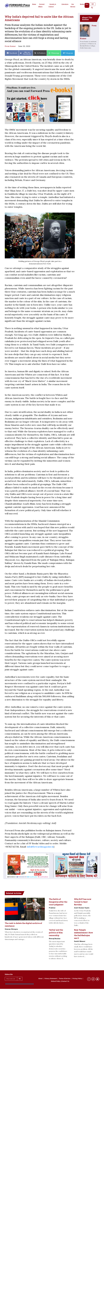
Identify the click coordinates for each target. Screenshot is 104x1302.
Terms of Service (64, 978)
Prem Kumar (10, 46)
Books (82, 4)
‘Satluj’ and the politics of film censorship (56, 933)
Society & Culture (52, 6)
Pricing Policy (77, 978)
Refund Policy (56, 981)
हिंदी (93, 4)
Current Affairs (41, 6)
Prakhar (52, 908)
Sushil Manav (79, 941)
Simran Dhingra (11, 929)
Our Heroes (72, 6)
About (40, 978)
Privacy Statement (50, 978)
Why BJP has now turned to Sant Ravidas (82, 902)
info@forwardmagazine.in (40, 846)
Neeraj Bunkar (54, 938)
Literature (65, 4)
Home (34, 4)
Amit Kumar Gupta (81, 908)
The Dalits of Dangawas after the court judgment (58, 902)
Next (49, 864)
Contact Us (65, 981)
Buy (87, 4)
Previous (6, 864)
